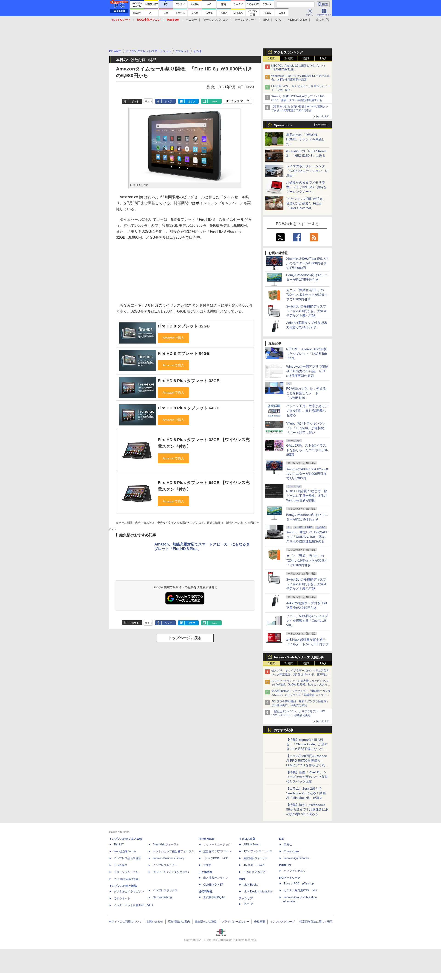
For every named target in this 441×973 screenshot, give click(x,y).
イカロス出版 (247, 838)
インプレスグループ (282, 921)
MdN (242, 879)
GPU (266, 19)
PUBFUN (285, 865)
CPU (278, 19)
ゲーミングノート (246, 19)
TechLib (248, 904)
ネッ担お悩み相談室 (126, 879)
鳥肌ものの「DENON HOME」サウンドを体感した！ (305, 139)
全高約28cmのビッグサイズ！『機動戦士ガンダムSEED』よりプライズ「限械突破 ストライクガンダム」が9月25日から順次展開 (301, 694)
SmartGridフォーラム (166, 844)
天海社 (288, 844)
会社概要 (259, 921)
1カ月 (323, 58)
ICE (281, 838)
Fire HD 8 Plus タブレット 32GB (189, 380)
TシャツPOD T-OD (215, 858)
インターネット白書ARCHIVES (133, 905)
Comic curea (292, 851)
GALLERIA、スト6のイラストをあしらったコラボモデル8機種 (307, 450)
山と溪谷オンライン (215, 877)
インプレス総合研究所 (127, 858)
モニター (191, 19)
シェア (168, 101)
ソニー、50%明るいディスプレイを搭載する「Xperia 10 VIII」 (307, 620)
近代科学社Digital (214, 897)
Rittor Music (207, 838)
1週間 (306, 58)
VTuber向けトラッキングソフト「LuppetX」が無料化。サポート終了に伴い (306, 428)
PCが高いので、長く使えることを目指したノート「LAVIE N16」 (306, 393)
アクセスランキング (288, 52)
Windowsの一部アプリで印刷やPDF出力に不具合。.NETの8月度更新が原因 (307, 371)
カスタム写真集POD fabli (300, 890)
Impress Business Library (168, 858)
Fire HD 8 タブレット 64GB (184, 353)
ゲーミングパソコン (215, 19)
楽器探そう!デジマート (217, 851)
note (214, 101)
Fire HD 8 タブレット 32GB (184, 326)
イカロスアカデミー (255, 872)
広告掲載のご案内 (179, 921)
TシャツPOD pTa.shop (299, 883)
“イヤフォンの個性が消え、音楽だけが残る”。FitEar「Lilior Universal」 (306, 203)
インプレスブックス (165, 890)
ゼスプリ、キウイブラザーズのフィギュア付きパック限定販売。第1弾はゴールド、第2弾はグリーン (300, 674)
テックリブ (246, 898)
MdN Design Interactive (258, 891)
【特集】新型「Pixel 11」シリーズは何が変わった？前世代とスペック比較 (307, 776)
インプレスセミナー (165, 865)
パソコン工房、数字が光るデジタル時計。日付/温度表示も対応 (307, 410)
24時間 (288, 58)
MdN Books (250, 884)
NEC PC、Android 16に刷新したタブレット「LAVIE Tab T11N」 (306, 353)
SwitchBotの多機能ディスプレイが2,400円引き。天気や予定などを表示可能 (306, 311)
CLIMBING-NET (213, 884)
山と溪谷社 (205, 872)
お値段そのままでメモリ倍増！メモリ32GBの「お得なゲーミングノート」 (306, 187)
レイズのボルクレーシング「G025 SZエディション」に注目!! (307, 170)
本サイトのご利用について (125, 921)
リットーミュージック (217, 844)
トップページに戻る (184, 638)
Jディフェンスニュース (257, 851)
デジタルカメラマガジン (129, 891)
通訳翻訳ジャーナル (255, 858)
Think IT (119, 844)
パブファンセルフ (295, 870)
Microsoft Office (297, 19)
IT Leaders (120, 865)
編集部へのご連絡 (206, 921)
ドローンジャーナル (126, 872)
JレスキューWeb (253, 865)
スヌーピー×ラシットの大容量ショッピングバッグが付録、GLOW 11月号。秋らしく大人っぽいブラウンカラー (300, 684)
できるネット (122, 898)
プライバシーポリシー (235, 921)
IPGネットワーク (289, 877)
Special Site (283, 125)
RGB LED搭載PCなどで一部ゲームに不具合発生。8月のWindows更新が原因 (306, 495)
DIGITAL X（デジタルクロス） (171, 872)
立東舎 (207, 865)
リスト (148, 101)
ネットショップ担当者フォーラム (173, 851)
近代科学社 (205, 891)
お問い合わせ (155, 921)
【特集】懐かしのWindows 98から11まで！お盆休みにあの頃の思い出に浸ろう (307, 809)
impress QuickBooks (296, 858)
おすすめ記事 (283, 730)
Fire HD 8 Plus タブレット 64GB (189, 408)
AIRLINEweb (251, 844)
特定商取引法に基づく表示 (316, 921)
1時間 (271, 58)
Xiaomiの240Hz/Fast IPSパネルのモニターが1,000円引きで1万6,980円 (307, 263)
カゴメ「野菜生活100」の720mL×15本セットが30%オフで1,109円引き (307, 294)
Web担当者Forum (125, 851)
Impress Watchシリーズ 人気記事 (299, 657)
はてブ (191, 101)
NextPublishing (162, 897)
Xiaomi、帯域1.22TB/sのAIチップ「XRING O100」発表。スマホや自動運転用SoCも (307, 536)
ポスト (135, 101)
